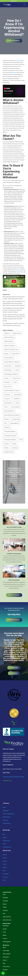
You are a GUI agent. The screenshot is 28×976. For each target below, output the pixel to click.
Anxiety (17, 370)
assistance (16, 270)
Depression (7, 382)
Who (4, 945)
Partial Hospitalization (8, 814)
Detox (15, 382)
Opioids (5, 861)
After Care (5, 820)
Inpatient (6, 419)
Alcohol (6, 353)
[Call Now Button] (3, 973)
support (14, 72)
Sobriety (6, 448)
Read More (14, 495)
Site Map (5, 969)
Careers (5, 960)
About (4, 947)
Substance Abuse (8, 452)
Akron (4, 894)
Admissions (6, 957)
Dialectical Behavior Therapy (11, 390)
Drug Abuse (7, 394)
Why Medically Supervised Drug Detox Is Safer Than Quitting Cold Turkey (14, 472)
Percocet (5, 877)
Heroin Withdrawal (9, 411)
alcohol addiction (19, 60)
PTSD (21, 439)
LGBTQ (4, 843)
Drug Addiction (17, 394)
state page (15, 448)
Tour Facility (6, 950)
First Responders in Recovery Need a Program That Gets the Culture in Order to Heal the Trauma (13, 310)
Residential (6, 810)
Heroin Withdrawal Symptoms (12, 415)
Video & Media (6, 953)
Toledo (4, 907)
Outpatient (7, 427)
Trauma (5, 938)
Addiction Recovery (9, 337)
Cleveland (5, 897)
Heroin (6, 407)
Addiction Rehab (8, 341)
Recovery (6, 443)
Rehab (14, 443)
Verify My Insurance (14, 40)
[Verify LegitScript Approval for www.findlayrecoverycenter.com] (14, 724)
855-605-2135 (14, 1)
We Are (7, 945)
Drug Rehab (17, 398)
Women (5, 837)
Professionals (6, 840)
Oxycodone (6, 874)
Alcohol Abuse (15, 353)
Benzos (5, 867)
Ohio (5, 423)
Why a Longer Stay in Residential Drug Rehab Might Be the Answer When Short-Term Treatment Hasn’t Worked (14, 303)
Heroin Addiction (15, 407)
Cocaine (6, 378)
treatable (20, 272)
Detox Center (7, 386)
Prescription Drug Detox (10, 435)
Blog (4, 963)
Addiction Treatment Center (11, 349)
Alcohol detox (7, 366)
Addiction (6, 333)
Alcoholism (18, 366)
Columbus (5, 901)
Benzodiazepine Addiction (11, 374)
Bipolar (4, 935)
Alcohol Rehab (8, 370)
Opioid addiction (14, 423)
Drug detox (7, 398)
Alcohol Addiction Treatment (11, 362)
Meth (4, 870)
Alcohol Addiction (8, 357)
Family (17, 402)
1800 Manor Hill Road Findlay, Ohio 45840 (13, 776)
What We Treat (14, 667)
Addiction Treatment (9, 345)
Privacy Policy (6, 966)
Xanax (4, 880)
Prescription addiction (9, 431)
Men (4, 834)
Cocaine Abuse (16, 378)
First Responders (7, 847)
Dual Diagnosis (8, 402)
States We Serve (7, 920)
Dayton (4, 904)
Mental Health (16, 419)
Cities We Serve (7, 916)
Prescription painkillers (10, 439)
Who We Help (14, 673)
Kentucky (5, 910)
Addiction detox (17, 333)
